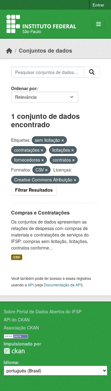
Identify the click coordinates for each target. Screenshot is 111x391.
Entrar (98, 5)
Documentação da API (62, 284)
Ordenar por (23, 88)
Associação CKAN (21, 327)
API (31, 284)
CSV (16, 257)
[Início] (9, 50)
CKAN (14, 351)
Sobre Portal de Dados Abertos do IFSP (42, 311)
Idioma (11, 362)
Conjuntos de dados (45, 50)
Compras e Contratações (40, 212)
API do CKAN (17, 319)
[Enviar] (92, 72)
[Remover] (62, 140)
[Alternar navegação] (98, 24)
